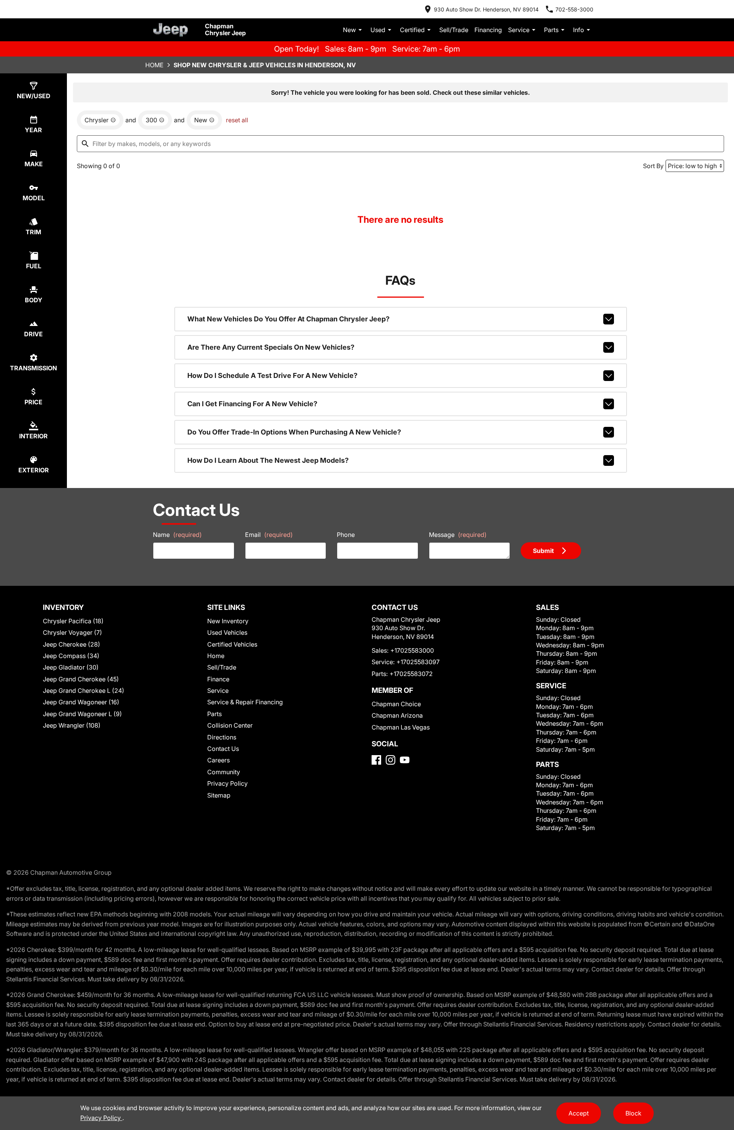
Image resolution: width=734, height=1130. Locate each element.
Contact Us (223, 748)
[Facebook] (376, 760)
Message (458, 534)
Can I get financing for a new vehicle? (252, 404)
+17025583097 (418, 662)
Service (518, 30)
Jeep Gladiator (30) (71, 667)
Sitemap (219, 795)
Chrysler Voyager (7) (72, 632)
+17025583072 (411, 674)
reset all (237, 120)
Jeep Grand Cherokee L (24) (83, 690)
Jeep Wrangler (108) (72, 725)
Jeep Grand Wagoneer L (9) (82, 714)
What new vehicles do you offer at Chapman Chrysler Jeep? (288, 319)
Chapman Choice (396, 704)
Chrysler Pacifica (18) (73, 621)
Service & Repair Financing (245, 702)
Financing (488, 30)
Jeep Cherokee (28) (71, 644)
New (349, 30)
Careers (218, 760)
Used (377, 30)
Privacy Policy (227, 783)
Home (154, 65)
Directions (221, 737)
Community (223, 772)
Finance (218, 679)
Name (177, 534)
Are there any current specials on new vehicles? (270, 347)
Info (578, 30)
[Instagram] (390, 760)
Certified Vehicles (232, 644)
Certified (412, 30)
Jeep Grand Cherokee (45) (81, 679)
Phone (346, 534)
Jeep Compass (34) (71, 656)
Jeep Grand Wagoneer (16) (81, 702)
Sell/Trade (453, 30)
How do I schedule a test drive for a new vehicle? (272, 375)
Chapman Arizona (397, 715)
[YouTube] (404, 760)
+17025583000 (412, 650)
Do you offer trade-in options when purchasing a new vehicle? (294, 432)
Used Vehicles (227, 632)
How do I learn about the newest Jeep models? (268, 460)
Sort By (653, 166)
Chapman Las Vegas (401, 727)
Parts (551, 30)
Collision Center (230, 725)
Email (269, 534)
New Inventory (227, 621)
